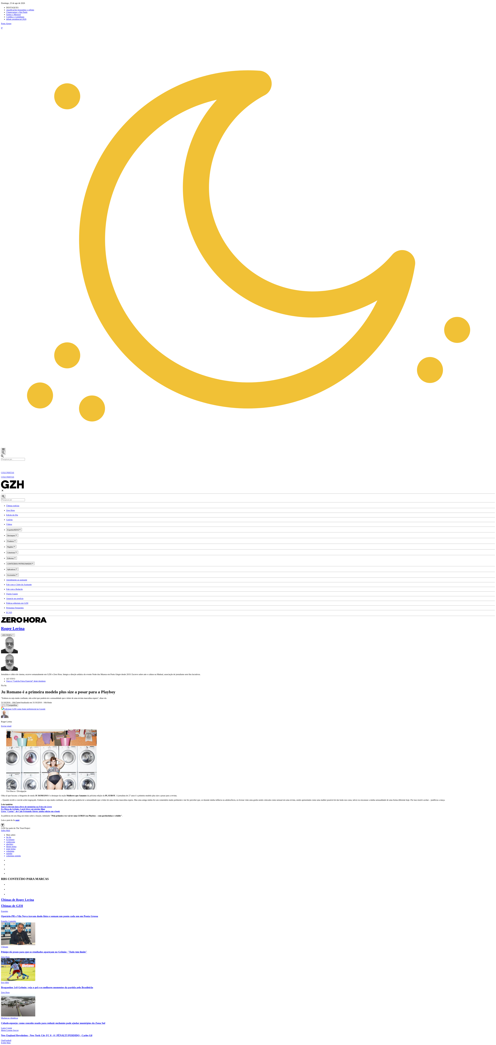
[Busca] (3, 453)
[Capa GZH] (248, 465)
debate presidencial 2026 (16, 19)
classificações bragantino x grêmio (20, 10)
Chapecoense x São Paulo (16, 12)
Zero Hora (10, 510)
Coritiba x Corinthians (15, 17)
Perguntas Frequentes (15, 608)
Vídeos (9, 524)
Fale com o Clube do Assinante (19, 584)
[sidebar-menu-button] (3, 449)
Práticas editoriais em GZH (17, 603)
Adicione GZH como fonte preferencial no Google (24, 709)
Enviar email (6, 726)
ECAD (9, 612)
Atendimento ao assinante (16, 580)
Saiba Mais (5, 830)
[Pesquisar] (3, 497)
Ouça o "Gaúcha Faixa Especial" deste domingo (26, 681)
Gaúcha (9, 520)
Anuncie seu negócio (14, 598)
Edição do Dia (12, 515)
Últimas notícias (12, 506)
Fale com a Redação (14, 589)
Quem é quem (12, 594)
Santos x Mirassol (13, 14)
